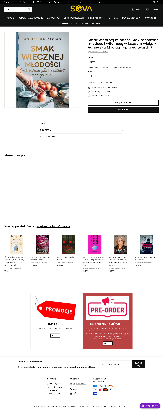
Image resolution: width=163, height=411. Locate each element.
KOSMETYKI (82, 23)
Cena (90, 57)
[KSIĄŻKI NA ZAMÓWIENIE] (107, 308)
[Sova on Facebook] (75, 393)
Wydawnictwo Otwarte (98, 51)
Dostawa (105, 67)
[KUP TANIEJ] (55, 308)
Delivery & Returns (54, 387)
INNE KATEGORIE (96, 17)
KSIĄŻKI (10, 17)
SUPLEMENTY (65, 23)
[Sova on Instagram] (71, 393)
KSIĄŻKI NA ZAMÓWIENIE (31, 17)
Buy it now (123, 109)
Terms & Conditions (55, 394)
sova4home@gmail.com (110, 339)
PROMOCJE (98, 23)
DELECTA (113, 17)
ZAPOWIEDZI (53, 17)
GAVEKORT (150, 17)
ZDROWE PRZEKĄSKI (74, 17)
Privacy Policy (52, 390)
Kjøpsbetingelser (54, 383)
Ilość (90, 71)
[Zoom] (42, 70)
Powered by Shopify (118, 406)
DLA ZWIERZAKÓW (131, 17)
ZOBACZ (55, 335)
